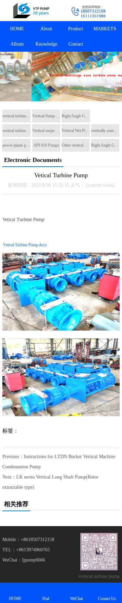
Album (17, 44)
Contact (75, 44)
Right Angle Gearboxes (76, 116)
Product (75, 28)
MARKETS (105, 28)
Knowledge (46, 44)
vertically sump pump (105, 130)
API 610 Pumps (46, 145)
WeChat (76, 598)
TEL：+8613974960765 (26, 549)
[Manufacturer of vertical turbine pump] (30, 10)
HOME (17, 28)
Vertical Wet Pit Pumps (76, 130)
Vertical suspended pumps (46, 130)
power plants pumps (16, 145)
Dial (45, 598)
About (46, 28)
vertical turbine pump (16, 116)
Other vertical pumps (76, 145)
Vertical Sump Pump (46, 116)
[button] (4, 90)
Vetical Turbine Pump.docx (25, 244)
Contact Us (107, 598)
